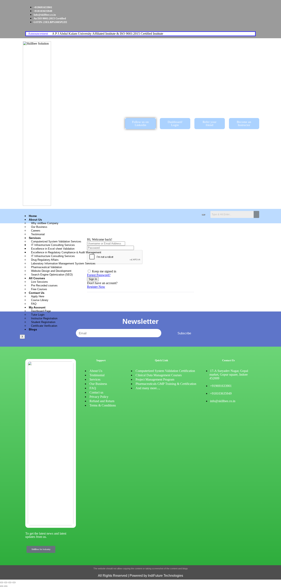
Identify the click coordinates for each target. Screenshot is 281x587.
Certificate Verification (44, 325)
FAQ (33, 303)
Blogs (33, 329)
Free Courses (39, 289)
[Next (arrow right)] (5, 586)
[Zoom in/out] (1, 582)
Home (33, 216)
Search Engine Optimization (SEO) (52, 274)
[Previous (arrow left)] (1, 586)
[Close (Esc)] (14, 582)
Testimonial (38, 234)
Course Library (39, 300)
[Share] (10, 582)
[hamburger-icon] (203, 214)
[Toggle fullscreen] (5, 582)
